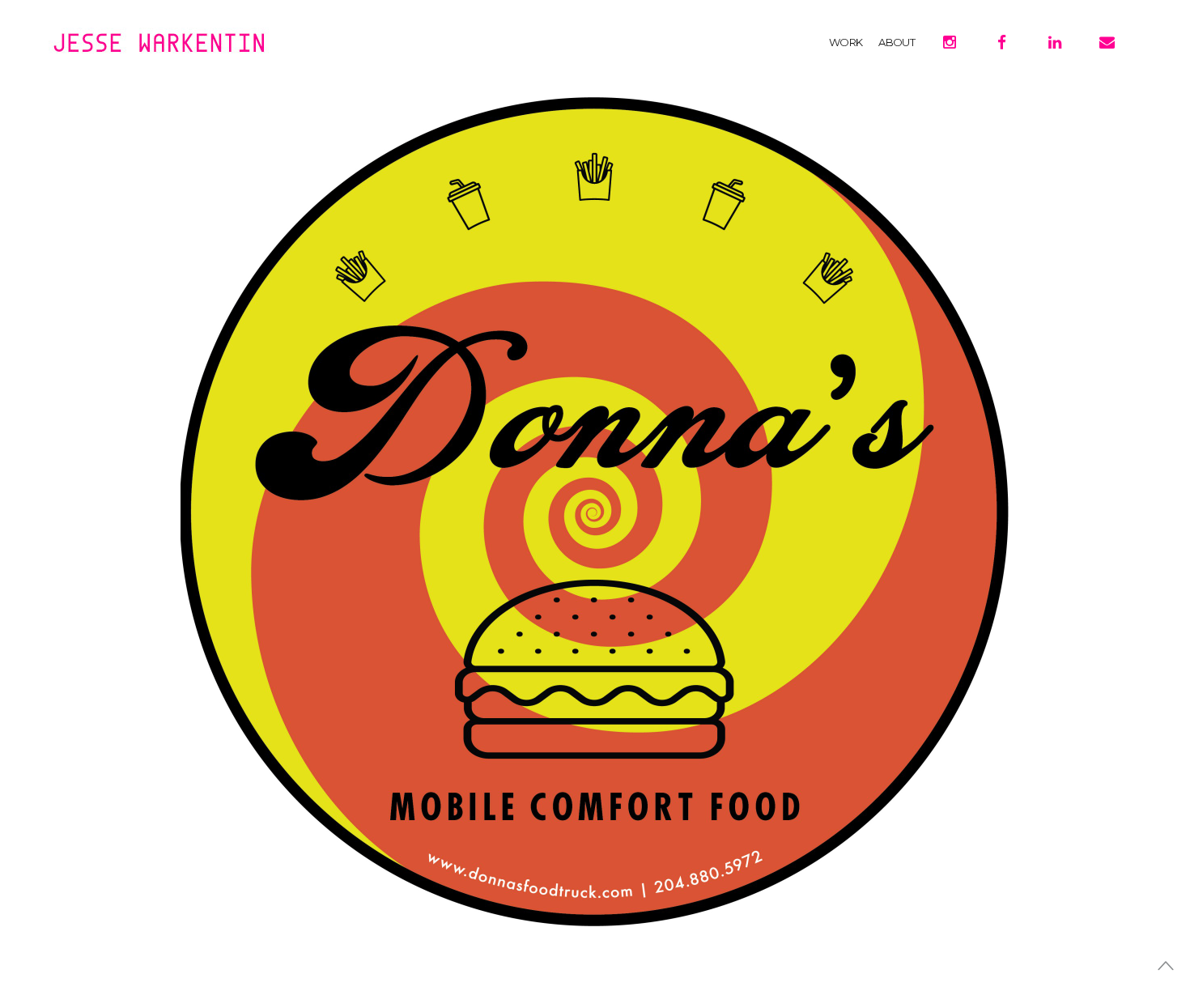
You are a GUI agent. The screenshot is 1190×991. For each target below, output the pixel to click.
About (896, 42)
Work (845, 42)
